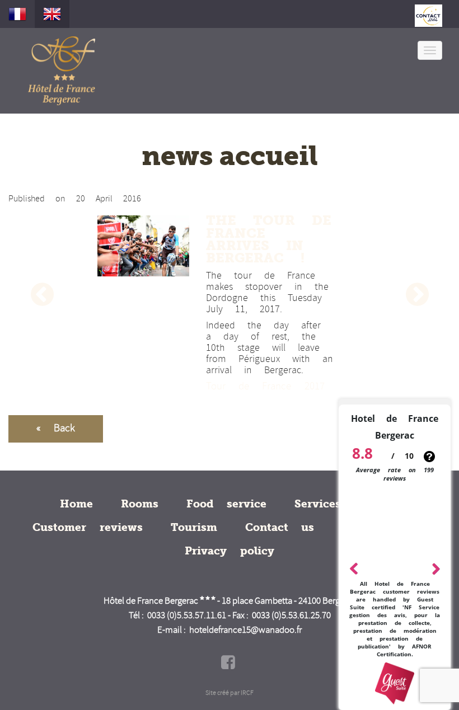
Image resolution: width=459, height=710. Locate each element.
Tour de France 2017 (265, 386)
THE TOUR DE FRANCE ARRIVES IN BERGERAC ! (268, 239)
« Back (55, 428)
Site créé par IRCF (229, 693)
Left (354, 566)
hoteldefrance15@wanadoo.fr (245, 630)
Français (17, 14)
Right (435, 567)
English (52, 14)
